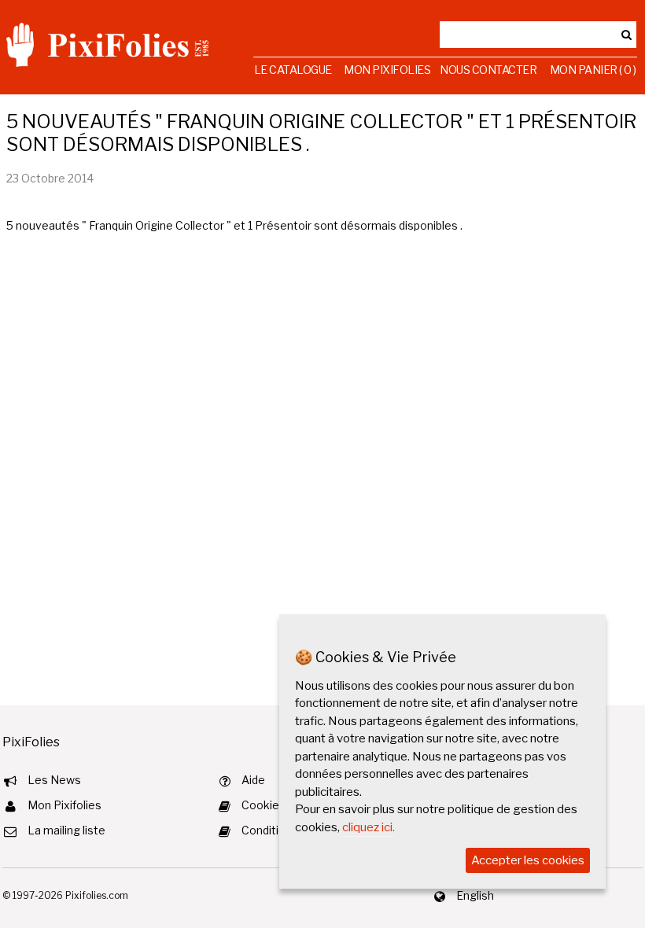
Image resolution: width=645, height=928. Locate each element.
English (475, 895)
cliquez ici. (368, 827)
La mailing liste (66, 830)
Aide (253, 779)
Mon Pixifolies (387, 69)
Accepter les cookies (527, 860)
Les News (54, 779)
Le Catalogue (293, 69)
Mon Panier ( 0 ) (593, 69)
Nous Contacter (488, 69)
